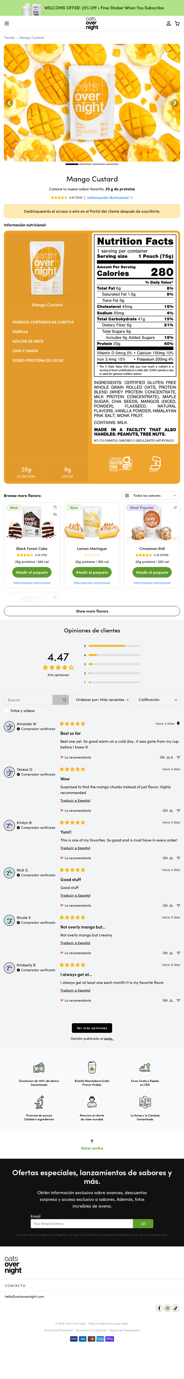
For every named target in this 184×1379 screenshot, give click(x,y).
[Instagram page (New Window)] (167, 1308)
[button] (112, 646)
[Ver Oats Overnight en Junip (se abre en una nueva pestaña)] (109, 1039)
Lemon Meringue (92, 548)
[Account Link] (169, 23)
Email (35, 1216)
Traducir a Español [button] (75, 800)
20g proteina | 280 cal (32, 562)
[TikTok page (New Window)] (175, 1308)
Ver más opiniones (92, 1028)
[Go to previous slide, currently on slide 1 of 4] (9, 103)
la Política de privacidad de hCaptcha (108, 1235)
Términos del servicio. (153, 1235)
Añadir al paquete (32, 572)
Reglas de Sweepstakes (124, 1330)
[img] (36, 728)
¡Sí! (143, 1223)
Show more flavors (92, 611)
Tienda (9, 37)
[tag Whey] (55, 514)
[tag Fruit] (55, 507)
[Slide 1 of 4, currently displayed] (71, 164)
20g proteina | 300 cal (92, 562)
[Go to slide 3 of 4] (98, 164)
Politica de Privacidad (58, 1330)
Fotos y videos (23, 710)
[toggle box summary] (177, 23)
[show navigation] (6, 23)
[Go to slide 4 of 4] (112, 164)
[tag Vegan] (175, 507)
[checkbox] (36, 710)
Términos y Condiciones (91, 1330)
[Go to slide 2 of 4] (85, 164)
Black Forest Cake (31, 548)
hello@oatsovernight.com (24, 1296)
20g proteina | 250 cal (152, 562)
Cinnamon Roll (152, 548)
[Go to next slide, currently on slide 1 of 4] (175, 103)
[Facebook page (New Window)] (159, 1308)
